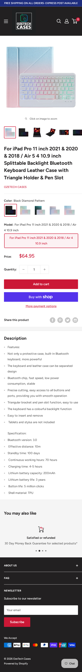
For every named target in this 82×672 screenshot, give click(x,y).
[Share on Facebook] (52, 320)
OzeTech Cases (15, 187)
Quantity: (10, 269)
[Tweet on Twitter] (67, 320)
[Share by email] (75, 320)
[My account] (67, 21)
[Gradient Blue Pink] (69, 210)
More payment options (41, 306)
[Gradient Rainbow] (25, 210)
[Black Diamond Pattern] (10, 210)
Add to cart (41, 284)
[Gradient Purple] (54, 210)
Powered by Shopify (16, 663)
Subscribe (17, 622)
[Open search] (59, 21)
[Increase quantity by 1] (44, 269)
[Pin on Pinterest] (60, 320)
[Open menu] (6, 21)
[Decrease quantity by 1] (23, 269)
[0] (74, 21)
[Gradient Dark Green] (40, 210)
